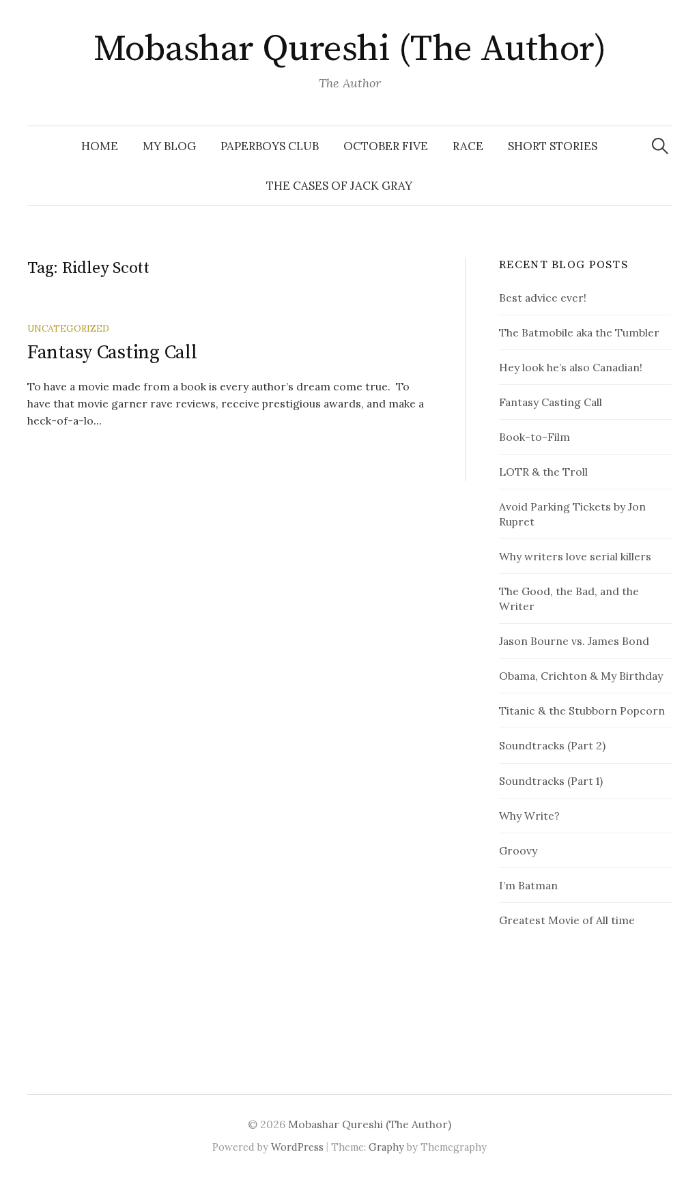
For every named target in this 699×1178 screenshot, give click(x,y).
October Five (385, 146)
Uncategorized (68, 328)
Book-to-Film (534, 437)
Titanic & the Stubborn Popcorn (582, 710)
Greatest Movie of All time (567, 920)
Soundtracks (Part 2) (552, 745)
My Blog (169, 146)
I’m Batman (528, 885)
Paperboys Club (269, 146)
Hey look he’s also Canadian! (570, 367)
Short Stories (552, 146)
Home (99, 146)
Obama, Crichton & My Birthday (581, 676)
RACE (468, 146)
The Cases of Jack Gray (339, 185)
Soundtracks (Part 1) (551, 781)
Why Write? (529, 815)
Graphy (386, 1146)
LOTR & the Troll (543, 471)
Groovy (518, 850)
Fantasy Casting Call (112, 352)
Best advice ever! (542, 297)
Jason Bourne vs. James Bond (574, 641)
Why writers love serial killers (575, 556)
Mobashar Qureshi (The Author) (349, 49)
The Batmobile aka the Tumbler (579, 332)
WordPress (297, 1146)
